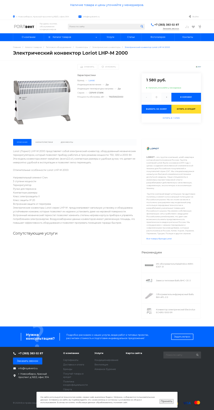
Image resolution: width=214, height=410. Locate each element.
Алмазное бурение (105, 369)
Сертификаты (70, 360)
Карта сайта (134, 353)
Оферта (67, 389)
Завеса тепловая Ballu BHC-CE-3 (173, 280)
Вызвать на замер (156, 109)
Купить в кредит (186, 109)
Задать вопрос (182, 336)
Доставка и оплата (73, 364)
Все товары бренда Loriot (159, 238)
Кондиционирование (106, 360)
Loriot (92, 80)
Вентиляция (101, 364)
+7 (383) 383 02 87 (166, 24)
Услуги (98, 353)
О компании (71, 353)
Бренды (67, 369)
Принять (166, 401)
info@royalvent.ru (91, 16)
